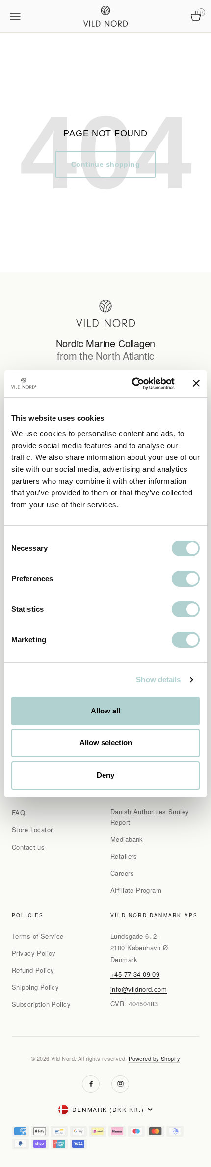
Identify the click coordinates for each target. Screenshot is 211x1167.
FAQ (18, 812)
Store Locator (32, 829)
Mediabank (126, 839)
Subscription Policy (41, 1004)
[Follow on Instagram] (120, 1084)
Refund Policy (33, 970)
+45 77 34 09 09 (134, 974)
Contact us (28, 847)
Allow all (105, 711)
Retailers (123, 856)
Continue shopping (105, 164)
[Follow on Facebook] (91, 1084)
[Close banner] (196, 383)
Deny (105, 775)
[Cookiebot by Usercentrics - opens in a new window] (133, 383)
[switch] (186, 579)
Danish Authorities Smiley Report (149, 816)
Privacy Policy (34, 953)
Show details (158, 679)
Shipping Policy (35, 987)
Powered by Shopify (154, 1058)
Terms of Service (38, 935)
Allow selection (105, 743)
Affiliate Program (135, 890)
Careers (122, 873)
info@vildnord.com (138, 989)
